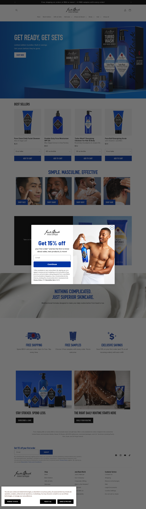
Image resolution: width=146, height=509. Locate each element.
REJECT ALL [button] (48, 501)
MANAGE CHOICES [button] (12, 501)
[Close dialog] (112, 227)
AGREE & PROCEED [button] (65, 501)
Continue (52, 264)
